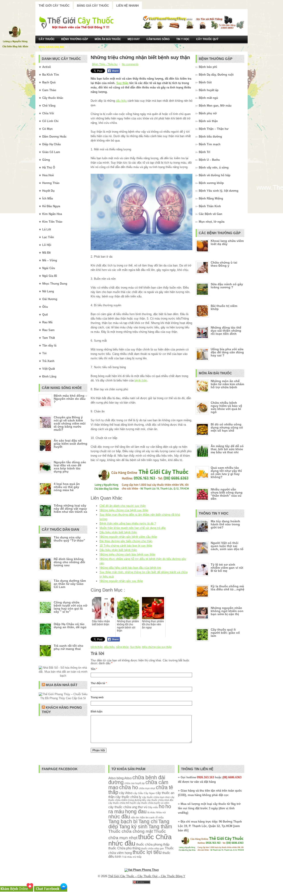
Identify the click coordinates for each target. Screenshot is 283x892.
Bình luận (96, 711)
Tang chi (147, 821)
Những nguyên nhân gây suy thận (121, 581)
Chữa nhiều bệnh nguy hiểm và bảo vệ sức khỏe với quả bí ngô (226, 407)
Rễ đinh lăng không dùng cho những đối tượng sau (69, 562)
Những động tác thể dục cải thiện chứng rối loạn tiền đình (226, 330)
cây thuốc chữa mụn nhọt (156, 797)
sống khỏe (122, 647)
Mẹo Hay (134, 39)
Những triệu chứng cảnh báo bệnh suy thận (127, 554)
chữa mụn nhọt (147, 788)
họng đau (136, 811)
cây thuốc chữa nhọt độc (160, 800)
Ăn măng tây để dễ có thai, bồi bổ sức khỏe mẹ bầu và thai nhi (227, 449)
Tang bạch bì (123, 821)
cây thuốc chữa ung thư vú (127, 807)
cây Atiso (125, 793)
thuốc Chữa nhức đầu (140, 840)
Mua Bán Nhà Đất (61, 685)
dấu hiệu (121, 100)
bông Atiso (124, 778)
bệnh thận (140, 380)
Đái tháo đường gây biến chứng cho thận (125, 541)
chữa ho (128, 787)
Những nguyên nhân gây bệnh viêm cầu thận (128, 536)
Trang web (97, 697)
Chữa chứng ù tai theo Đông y (224, 264)
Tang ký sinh (133, 826)
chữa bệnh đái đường (136, 780)
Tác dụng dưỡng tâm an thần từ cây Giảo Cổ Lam (70, 584)
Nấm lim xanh (147, 817)
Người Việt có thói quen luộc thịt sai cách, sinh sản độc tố (227, 546)
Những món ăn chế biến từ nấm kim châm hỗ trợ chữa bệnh (227, 384)
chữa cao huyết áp (134, 783)
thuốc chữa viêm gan (152, 848)
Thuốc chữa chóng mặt (130, 831)
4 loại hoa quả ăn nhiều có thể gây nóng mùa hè (67, 487)
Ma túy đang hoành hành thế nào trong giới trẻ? (225, 524)
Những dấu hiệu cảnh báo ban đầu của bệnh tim (130, 567)
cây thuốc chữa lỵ (128, 797)
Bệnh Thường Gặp (74, 39)
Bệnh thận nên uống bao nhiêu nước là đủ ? (127, 523)
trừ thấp (137, 857)
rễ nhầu (159, 817)
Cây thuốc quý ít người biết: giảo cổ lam (225, 632)
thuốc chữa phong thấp (152, 844)
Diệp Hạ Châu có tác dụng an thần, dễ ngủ (70, 625)
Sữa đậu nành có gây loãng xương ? (227, 285)
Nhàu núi (161, 812)
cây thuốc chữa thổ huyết (122, 803)
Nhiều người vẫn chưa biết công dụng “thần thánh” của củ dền (227, 494)
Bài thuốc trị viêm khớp (224, 307)
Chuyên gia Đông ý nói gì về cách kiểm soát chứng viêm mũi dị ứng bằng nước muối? (70, 423)
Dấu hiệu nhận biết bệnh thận (118, 532)
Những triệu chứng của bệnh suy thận (123, 510)
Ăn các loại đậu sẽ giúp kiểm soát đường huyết (70, 443)
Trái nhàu (127, 857)
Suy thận (122, 83)
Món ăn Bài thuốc (108, 39)
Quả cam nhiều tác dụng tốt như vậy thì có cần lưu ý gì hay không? (226, 472)
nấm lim (135, 817)
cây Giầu (138, 793)
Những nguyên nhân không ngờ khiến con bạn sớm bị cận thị (227, 611)
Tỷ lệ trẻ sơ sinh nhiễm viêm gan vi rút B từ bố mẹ (227, 567)
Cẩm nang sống (158, 39)
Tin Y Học (182, 39)
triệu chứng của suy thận (157, 647)
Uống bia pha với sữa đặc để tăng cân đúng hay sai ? (227, 352)
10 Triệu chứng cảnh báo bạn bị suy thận (125, 545)
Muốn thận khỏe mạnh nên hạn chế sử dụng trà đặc (132, 528)
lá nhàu (151, 812)
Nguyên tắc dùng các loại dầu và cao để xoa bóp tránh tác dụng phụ (70, 466)
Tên (94, 669)
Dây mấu (153, 807)
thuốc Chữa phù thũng (124, 848)
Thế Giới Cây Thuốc (54, 5)
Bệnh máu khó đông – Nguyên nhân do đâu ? (70, 399)
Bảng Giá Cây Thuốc (93, 5)
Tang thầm (160, 826)
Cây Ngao (149, 793)
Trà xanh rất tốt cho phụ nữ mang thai (68, 647)
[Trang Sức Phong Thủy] (141, 490)
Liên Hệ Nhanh (127, 5)
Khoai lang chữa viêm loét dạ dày (227, 242)
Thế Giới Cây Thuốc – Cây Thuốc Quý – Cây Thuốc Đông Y (146, 876)
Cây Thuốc (47, 39)
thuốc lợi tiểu (147, 852)
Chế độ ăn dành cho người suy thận (122, 505)
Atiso (112, 778)
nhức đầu (119, 816)
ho (161, 806)
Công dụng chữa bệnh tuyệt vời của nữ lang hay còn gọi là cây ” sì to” (70, 607)
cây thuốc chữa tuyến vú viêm (153, 803)
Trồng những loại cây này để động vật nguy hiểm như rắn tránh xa (70, 508)
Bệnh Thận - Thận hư (105, 64)
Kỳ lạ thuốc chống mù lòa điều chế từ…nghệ (227, 587)
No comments (130, 64)
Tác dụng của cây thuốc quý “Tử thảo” (69, 539)
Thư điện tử (99, 683)
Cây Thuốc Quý (207, 39)
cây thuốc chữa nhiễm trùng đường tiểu (141, 798)
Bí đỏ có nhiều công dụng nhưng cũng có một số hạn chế (227, 427)
